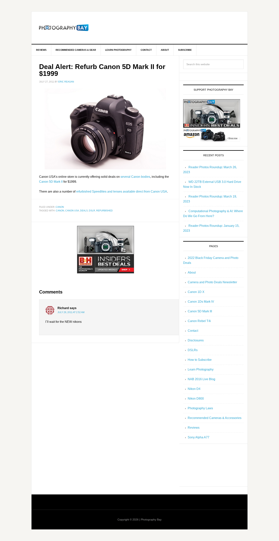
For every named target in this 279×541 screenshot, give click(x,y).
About (192, 272)
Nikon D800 (196, 398)
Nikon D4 (194, 388)
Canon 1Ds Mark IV (201, 301)
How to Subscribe (200, 359)
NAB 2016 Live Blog (201, 379)
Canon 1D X (196, 292)
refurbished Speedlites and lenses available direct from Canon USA (121, 191)
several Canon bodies (135, 176)
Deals (84, 210)
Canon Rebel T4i (199, 321)
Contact (193, 330)
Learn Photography (201, 369)
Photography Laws (200, 408)
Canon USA (72, 210)
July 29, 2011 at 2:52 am (71, 312)
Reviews (193, 427)
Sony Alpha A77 (198, 437)
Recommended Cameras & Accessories (214, 418)
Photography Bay (63, 27)
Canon (60, 207)
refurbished (104, 210)
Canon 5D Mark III (200, 311)
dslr (92, 210)
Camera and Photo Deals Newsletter (212, 282)
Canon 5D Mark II (51, 181)
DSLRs (193, 350)
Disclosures (196, 340)
